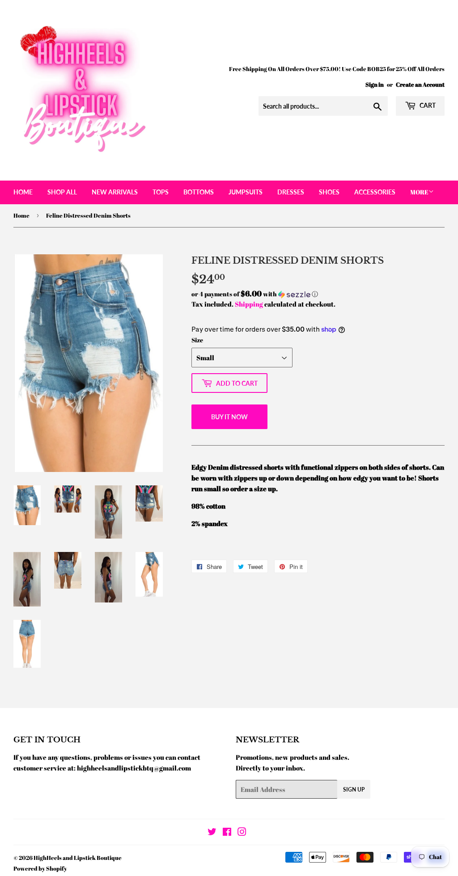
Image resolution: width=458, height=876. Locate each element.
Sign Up (354, 789)
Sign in (374, 84)
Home (23, 192)
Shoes (329, 192)
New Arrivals (115, 192)
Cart (427, 105)
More (419, 192)
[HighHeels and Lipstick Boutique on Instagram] (241, 832)
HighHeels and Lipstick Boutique (78, 858)
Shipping (249, 303)
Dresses (290, 192)
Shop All (62, 192)
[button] (318, 294)
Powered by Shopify (40, 868)
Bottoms (198, 192)
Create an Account (420, 84)
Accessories (374, 192)
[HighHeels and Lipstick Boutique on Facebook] (227, 832)
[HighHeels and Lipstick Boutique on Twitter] (212, 832)
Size (197, 340)
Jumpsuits (246, 192)
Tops (161, 192)
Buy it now (229, 417)
